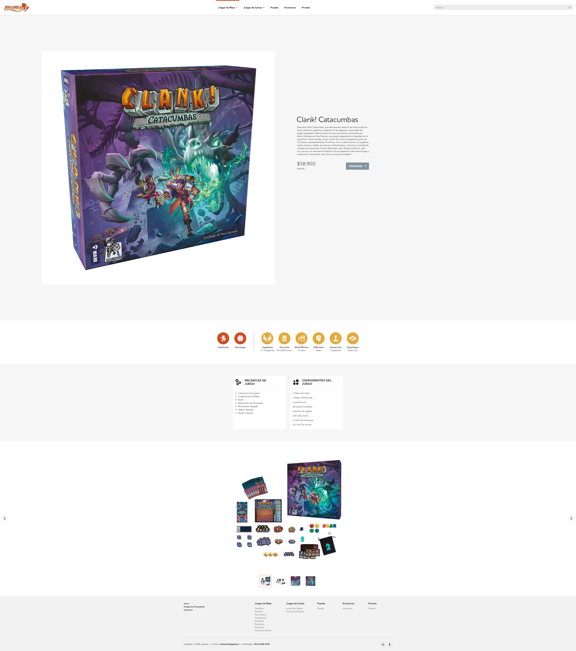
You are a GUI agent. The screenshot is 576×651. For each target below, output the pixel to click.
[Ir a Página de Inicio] (16, 7)
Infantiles (259, 611)
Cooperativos (261, 617)
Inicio (186, 603)
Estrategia (259, 621)
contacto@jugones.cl (229, 644)
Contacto (188, 610)
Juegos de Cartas (252, 7)
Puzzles (274, 7)
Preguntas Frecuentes (194, 606)
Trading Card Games (295, 611)
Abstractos (259, 624)
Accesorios (290, 7)
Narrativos (259, 627)
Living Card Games (263, 630)
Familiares (259, 608)
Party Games (260, 614)
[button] (6, 519)
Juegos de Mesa (226, 7)
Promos (306, 7)
